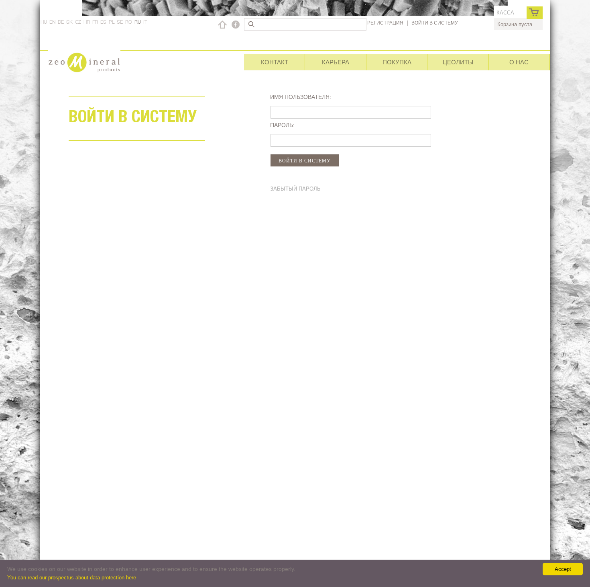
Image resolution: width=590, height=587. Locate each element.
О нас (519, 62)
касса (505, 13)
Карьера (335, 62)
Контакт (274, 62)
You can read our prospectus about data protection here (71, 578)
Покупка (396, 62)
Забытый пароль (295, 188)
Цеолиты (458, 62)
